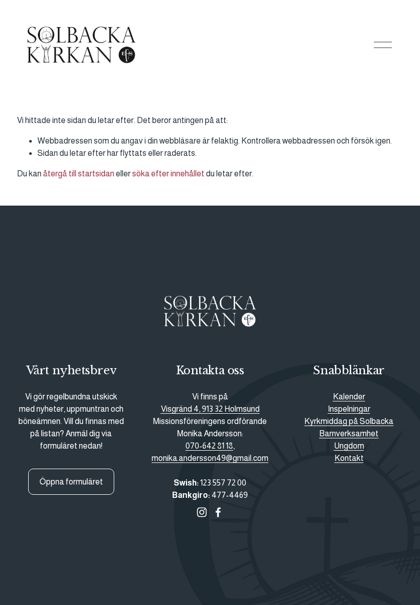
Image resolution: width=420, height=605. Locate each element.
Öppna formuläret (71, 481)
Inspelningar (349, 409)
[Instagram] (202, 512)
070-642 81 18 (209, 445)
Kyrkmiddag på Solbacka (348, 421)
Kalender (349, 396)
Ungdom (349, 445)
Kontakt (349, 458)
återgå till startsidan (78, 173)
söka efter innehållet (168, 173)
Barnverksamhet (349, 433)
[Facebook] (218, 512)
